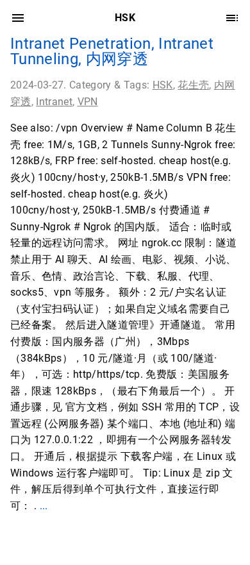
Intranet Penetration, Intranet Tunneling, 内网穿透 (111, 51)
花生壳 (193, 85)
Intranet (54, 102)
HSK (163, 85)
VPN (88, 102)
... (44, 506)
